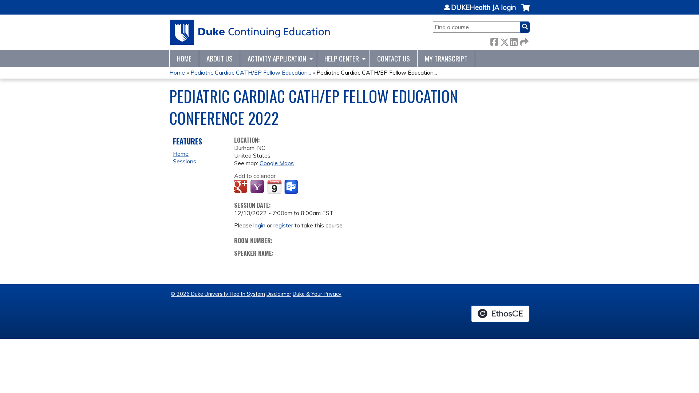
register (283, 225)
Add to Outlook (291, 187)
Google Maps (277, 163)
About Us (219, 58)
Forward (523, 40)
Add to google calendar (241, 187)
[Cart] (525, 11)
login (259, 225)
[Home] (250, 32)
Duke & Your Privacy (317, 294)
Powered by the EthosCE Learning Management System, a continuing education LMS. (500, 313)
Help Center (341, 58)
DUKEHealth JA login (483, 7)
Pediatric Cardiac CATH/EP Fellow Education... (250, 72)
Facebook (494, 40)
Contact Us (393, 58)
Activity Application (277, 58)
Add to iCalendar (274, 186)
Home (184, 58)
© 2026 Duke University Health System (218, 294)
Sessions (184, 161)
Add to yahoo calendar (257, 187)
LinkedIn (513, 40)
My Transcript (446, 58)
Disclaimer (278, 294)
